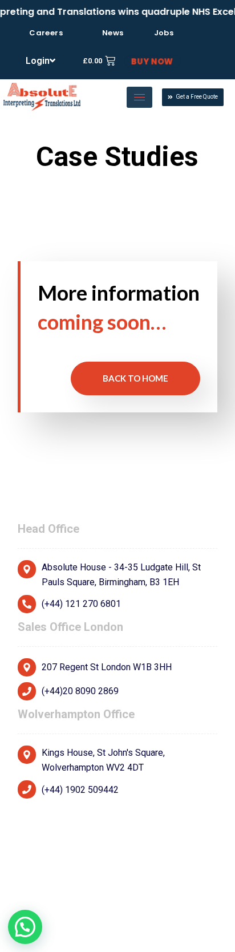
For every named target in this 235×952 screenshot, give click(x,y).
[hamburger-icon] (139, 97)
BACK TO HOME (135, 378)
